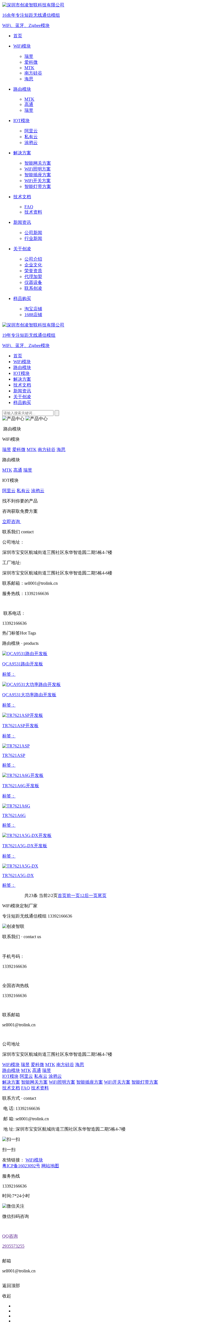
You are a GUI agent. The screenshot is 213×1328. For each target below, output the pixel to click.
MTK (29, 67)
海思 (28, 78)
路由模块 (22, 367)
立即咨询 (11, 521)
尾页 (102, 895)
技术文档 (22, 385)
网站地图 (50, 1165)
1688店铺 (33, 314)
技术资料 (33, 212)
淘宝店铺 (33, 308)
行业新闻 (33, 238)
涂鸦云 (31, 142)
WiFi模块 (22, 361)
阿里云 (31, 130)
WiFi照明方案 (37, 169)
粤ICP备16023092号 (21, 1165)
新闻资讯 (22, 390)
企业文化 (33, 264)
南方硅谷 (33, 73)
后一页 (91, 895)
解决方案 (22, 379)
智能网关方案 (37, 163)
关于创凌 (22, 396)
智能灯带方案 (37, 186)
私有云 (31, 136)
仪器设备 (33, 282)
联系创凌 (33, 288)
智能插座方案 (37, 174)
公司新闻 (33, 232)
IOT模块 (21, 373)
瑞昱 (28, 56)
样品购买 (22, 402)
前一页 (73, 895)
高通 (28, 104)
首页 (17, 355)
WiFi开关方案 (37, 180)
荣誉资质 (33, 270)
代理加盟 (33, 276)
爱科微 (31, 62)
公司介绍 (33, 259)
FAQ (28, 206)
